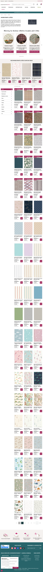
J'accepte (15, 567)
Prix (2, 113)
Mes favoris (37, 558)
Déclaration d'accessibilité (18, 569)
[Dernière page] (40, 523)
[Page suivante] (37, 523)
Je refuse (4, 567)
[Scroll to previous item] (2, 45)
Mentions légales (24, 568)
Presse (28, 569)
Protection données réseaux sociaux (33, 568)
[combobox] (21, 4)
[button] (2, 571)
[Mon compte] (37, 4)
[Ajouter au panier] (9, 81)
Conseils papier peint (26, 555)
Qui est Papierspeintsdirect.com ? (15, 555)
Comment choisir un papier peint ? (26, 558)
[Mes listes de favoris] (33, 4)
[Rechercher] (13, 4)
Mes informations (37, 555)
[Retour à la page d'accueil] (5, 4)
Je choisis (9, 567)
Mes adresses (37, 559)
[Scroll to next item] (41, 45)
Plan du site (24, 569)
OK (40, 548)
